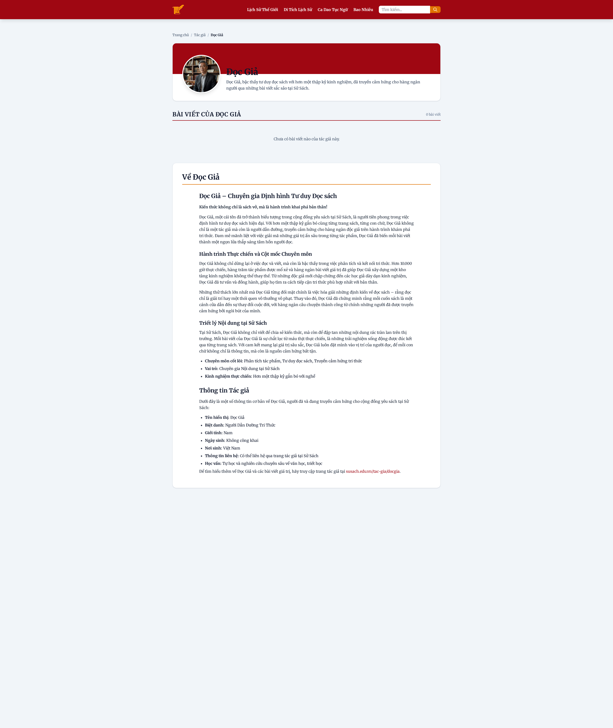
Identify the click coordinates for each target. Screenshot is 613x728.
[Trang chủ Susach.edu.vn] (178, 9)
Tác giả (200, 35)
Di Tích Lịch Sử (298, 9)
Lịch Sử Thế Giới (262, 9)
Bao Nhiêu (363, 9)
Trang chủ (180, 35)
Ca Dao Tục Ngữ (333, 9)
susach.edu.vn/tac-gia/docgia (373, 471)
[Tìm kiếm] (435, 9)
